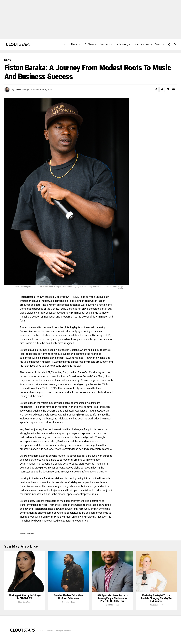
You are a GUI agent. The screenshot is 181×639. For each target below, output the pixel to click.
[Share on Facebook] (156, 89)
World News (70, 44)
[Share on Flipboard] (167, 89)
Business (105, 44)
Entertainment (141, 44)
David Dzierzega (22, 89)
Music (158, 44)
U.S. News (88, 44)
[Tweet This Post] (161, 89)
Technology (121, 44)
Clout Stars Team (25, 602)
